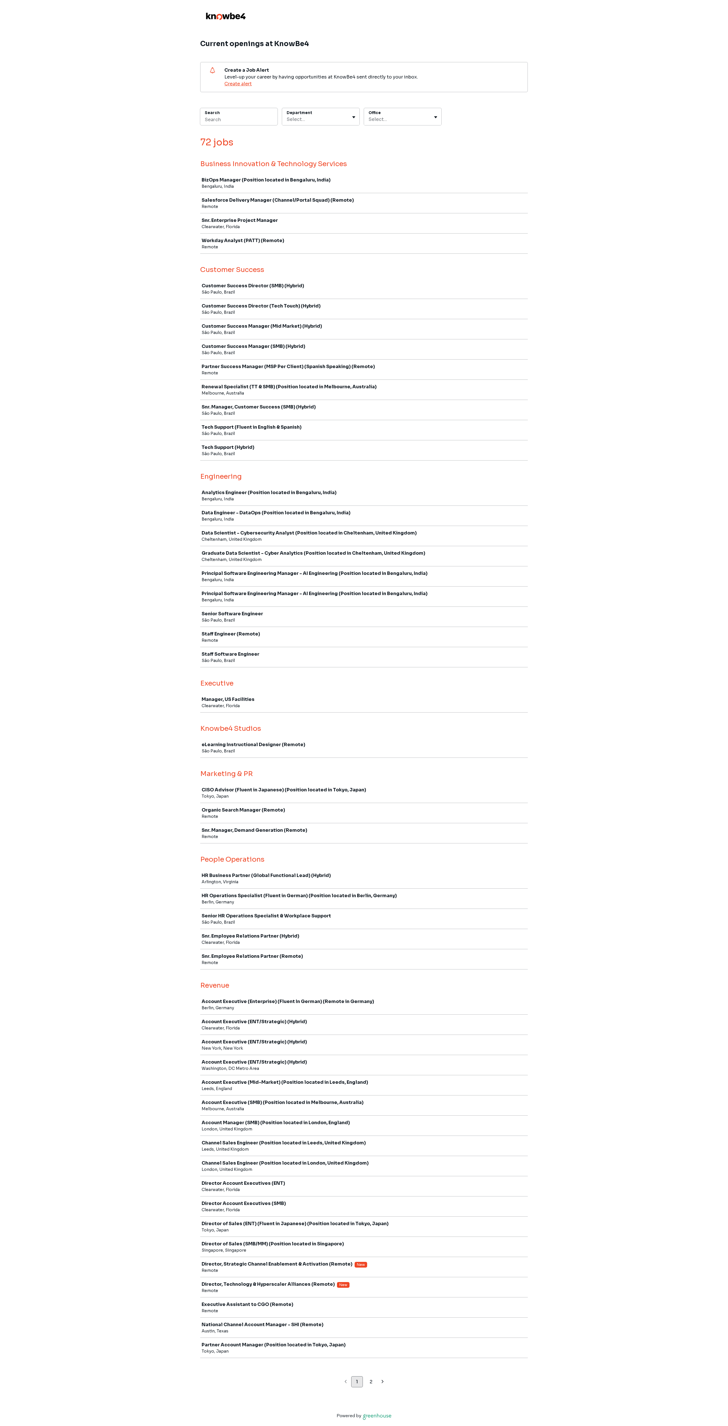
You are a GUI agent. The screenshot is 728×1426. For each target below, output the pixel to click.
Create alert (238, 84)
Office (375, 112)
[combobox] (287, 119)
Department (299, 112)
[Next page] (383, 1382)
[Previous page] (346, 1382)
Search (212, 112)
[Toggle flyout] (353, 117)
